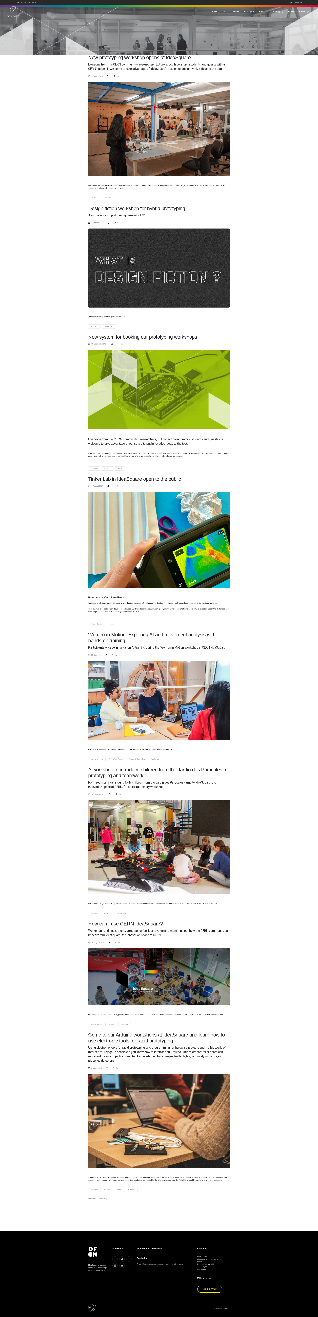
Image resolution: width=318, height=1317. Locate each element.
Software (119, 1190)
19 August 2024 (97, 942)
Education (263, 12)
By (118, 76)
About (225, 12)
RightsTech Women (116, 759)
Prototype (94, 198)
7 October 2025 (97, 223)
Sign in (290, 2)
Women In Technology (137, 759)
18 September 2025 (99, 344)
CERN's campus (96, 1024)
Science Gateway (97, 624)
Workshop (107, 198)
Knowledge (304, 12)
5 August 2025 (97, 486)
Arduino (107, 1190)
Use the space (210, 1289)
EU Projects (249, 12)
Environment (121, 913)
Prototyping (278, 12)
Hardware (131, 1190)
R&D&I (236, 12)
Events (291, 12)
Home (214, 12)
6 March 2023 (96, 1068)
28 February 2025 (98, 794)
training (119, 468)
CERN (26, 2)
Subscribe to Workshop (97, 1199)
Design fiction (109, 326)
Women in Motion (97, 759)
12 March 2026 (97, 76)
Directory (298, 2)
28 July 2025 (96, 655)
